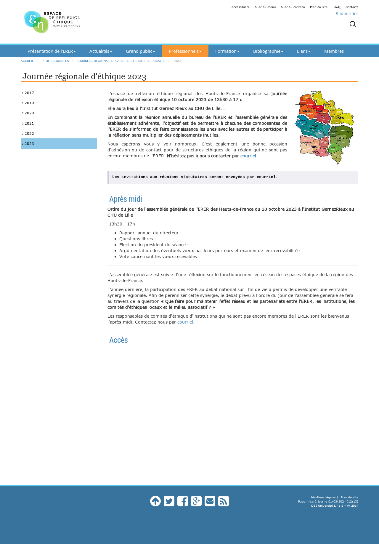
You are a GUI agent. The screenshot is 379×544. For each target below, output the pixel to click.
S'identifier (346, 13)
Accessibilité (241, 7)
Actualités (99, 51)
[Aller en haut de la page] (155, 503)
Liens (302, 51)
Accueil (27, 61)
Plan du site (318, 7)
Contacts (352, 7)
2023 (28, 143)
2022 (28, 133)
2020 (28, 113)
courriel (248, 155)
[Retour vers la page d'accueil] (74, 21)
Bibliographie (266, 51)
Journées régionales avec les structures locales (121, 61)
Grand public (139, 51)
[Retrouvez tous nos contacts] (210, 503)
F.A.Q (337, 7)
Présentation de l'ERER (50, 51)
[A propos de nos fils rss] (223, 503)
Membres (334, 51)
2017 (28, 93)
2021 (28, 123)
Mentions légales (323, 497)
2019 (28, 103)
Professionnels (184, 51)
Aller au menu (265, 7)
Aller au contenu (293, 7)
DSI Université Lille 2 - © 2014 (334, 505)
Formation (226, 51)
